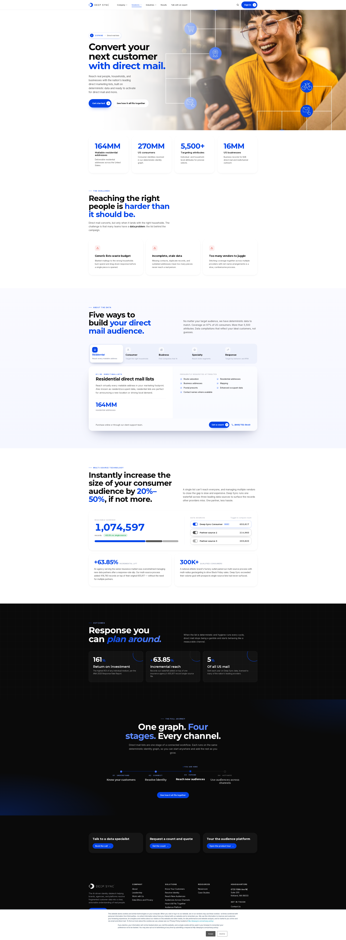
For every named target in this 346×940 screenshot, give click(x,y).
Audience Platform (173, 907)
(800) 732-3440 (242, 425)
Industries (150, 5)
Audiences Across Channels (177, 900)
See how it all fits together (131, 103)
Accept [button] (210, 934)
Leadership (137, 892)
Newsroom (203, 889)
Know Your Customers (175, 889)
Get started (98, 103)
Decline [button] (222, 934)
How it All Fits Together (175, 903)
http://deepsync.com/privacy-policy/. (201, 921)
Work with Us (138, 896)
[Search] (237, 4)
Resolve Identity (172, 892)
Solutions (135, 5)
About (134, 889)
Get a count (218, 425)
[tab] (106, 353)
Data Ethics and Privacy (142, 900)
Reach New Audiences (175, 896)
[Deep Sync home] (99, 5)
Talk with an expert (179, 5)
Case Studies (204, 892)
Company (121, 5)
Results (164, 5)
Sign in (247, 5)
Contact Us (236, 906)
